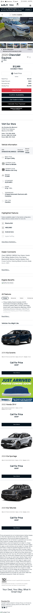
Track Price (18, 73)
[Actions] (29, 57)
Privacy (21, 603)
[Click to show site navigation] (30, 5)
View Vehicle (16, 372)
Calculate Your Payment (16, 104)
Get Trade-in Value (16, 100)
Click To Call (16, 90)
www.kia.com (9, 606)
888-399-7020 (10, 137)
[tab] (5, 298)
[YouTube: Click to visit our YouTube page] (4, 607)
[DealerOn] (5, 601)
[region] (16, 82)
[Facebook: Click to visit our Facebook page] (2, 607)
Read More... (6, 270)
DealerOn (13, 603)
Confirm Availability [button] (16, 95)
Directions (9, 1)
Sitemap (17, 603)
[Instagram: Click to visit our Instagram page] (6, 607)
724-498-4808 (10, 133)
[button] (3, 1)
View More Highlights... (9, 242)
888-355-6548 (11, 135)
